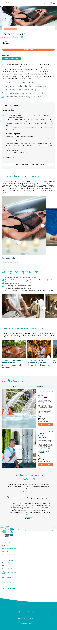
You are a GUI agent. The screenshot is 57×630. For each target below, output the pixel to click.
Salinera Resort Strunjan (9, 566)
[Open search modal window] (51, 3)
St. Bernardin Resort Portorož (10, 563)
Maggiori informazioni (43, 412)
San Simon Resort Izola (8, 569)
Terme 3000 (5, 551)
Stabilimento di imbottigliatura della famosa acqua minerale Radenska (13, 364)
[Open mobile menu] (54, 3)
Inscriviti (28, 518)
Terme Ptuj (5, 557)
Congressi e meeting (9, 588)
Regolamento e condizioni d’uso (26, 622)
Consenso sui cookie (26, 623)
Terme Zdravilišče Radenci (10, 58)
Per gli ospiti (6, 577)
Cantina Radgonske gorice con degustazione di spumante (38, 362)
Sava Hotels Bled (6, 545)
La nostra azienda (8, 583)
